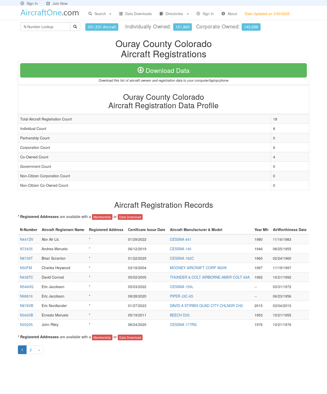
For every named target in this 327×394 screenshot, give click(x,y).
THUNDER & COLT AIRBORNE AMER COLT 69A (210, 277)
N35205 (26, 324)
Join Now (60, 3)
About (232, 13)
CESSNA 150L (181, 286)
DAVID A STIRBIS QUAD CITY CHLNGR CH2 (206, 305)
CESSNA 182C (182, 258)
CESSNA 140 (180, 248)
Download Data (167, 70)
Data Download (130, 217)
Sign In (32, 3)
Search (100, 13)
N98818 (26, 296)
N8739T (26, 258)
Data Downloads (138, 13)
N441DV (26, 239)
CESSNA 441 (180, 239)
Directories (174, 13)
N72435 (26, 248)
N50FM (26, 267)
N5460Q (26, 286)
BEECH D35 (180, 315)
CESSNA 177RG (183, 324)
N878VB (26, 305)
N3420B (26, 315)
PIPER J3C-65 (181, 296)
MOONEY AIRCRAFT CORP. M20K (198, 267)
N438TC (26, 277)
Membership (102, 217)
